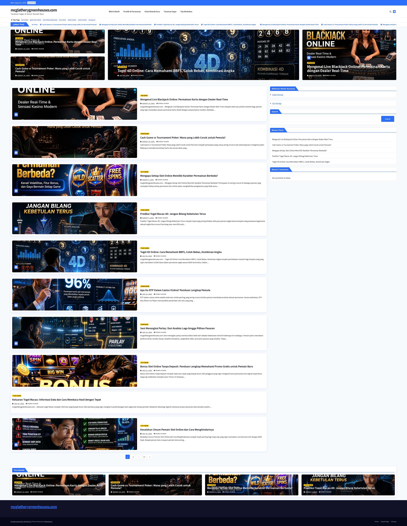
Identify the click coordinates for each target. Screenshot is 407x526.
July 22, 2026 (147, 370)
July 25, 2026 (147, 294)
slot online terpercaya (50, 20)
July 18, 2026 (147, 433)
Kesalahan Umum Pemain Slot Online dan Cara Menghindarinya (177, 429)
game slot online (35, 20)
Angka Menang (277, 94)
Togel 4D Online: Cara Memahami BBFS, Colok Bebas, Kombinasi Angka (181, 252)
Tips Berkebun (186, 11)
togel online (145, 210)
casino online (82, 20)
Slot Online (121, 67)
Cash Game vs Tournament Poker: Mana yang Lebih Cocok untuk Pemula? (52, 70)
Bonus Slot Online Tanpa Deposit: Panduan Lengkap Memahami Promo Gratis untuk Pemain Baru (196, 366)
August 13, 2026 (23, 49)
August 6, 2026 (125, 75)
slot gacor (92, 20)
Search (275, 111)
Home (377, 521)
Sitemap (393, 521)
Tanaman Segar (170, 11)
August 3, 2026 (148, 218)
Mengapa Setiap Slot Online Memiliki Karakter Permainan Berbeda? (173, 70)
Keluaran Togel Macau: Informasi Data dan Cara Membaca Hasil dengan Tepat (56, 399)
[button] (390, 11)
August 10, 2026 (23, 75)
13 (144, 456)
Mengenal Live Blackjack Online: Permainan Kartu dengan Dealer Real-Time (56, 43)
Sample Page (385, 521)
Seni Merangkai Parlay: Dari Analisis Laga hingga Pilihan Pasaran (177, 328)
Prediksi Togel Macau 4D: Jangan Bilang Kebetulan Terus (173, 213)
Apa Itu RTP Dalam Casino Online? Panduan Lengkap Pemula (175, 290)
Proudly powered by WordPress (21, 521)
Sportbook (144, 324)
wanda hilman (38, 49)
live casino (62, 20)
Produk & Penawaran (132, 11)
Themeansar (48, 521)
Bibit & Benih (114, 11)
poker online (72, 20)
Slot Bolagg (277, 103)
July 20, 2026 (19, 403)
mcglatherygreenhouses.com (34, 10)
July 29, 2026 (147, 256)
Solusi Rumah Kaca (152, 11)
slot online (24, 20)
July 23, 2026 (147, 332)
